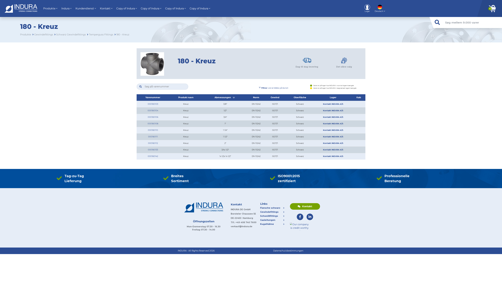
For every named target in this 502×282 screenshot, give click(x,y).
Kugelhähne (267, 224)
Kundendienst (84, 8)
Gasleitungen (267, 220)
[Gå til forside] (21, 8)
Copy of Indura (125, 8)
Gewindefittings (43, 34)
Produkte (49, 8)
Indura (65, 8)
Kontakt (105, 8)
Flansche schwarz (270, 208)
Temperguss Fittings (101, 34)
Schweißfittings (269, 216)
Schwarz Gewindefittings (71, 34)
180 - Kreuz (122, 34)
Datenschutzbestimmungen (288, 250)
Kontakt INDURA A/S (333, 104)
